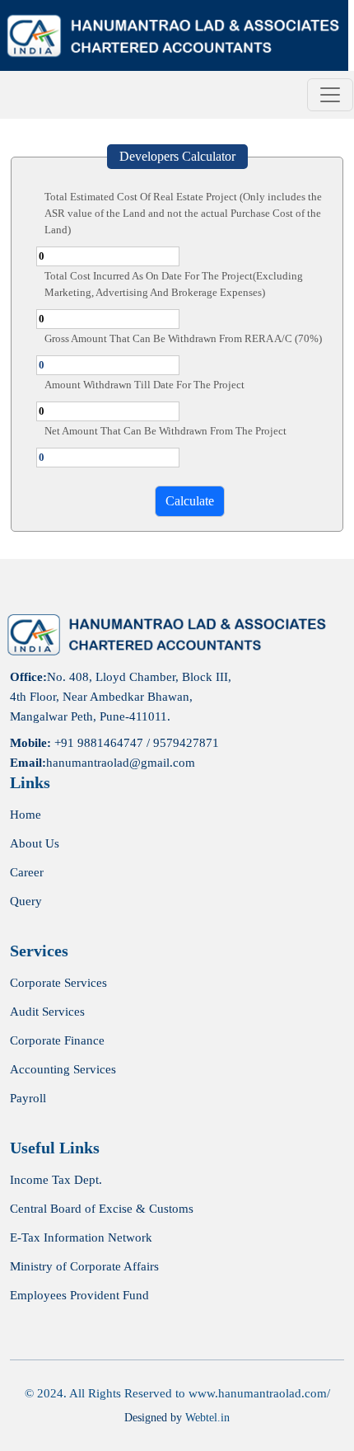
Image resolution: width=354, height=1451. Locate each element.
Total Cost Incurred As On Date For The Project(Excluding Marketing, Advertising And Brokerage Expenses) (173, 284)
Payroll (28, 1098)
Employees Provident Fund (79, 1295)
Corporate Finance (57, 1041)
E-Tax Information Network (81, 1238)
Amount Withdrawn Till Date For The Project (144, 384)
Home (25, 815)
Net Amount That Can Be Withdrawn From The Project (165, 431)
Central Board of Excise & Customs (101, 1209)
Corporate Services (58, 983)
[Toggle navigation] (330, 94)
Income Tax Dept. (56, 1180)
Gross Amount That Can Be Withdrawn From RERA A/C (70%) (183, 338)
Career (27, 872)
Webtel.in (207, 1417)
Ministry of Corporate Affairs (84, 1267)
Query (26, 901)
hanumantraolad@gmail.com (120, 762)
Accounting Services (63, 1070)
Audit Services (47, 1012)
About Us (34, 844)
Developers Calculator (177, 156)
